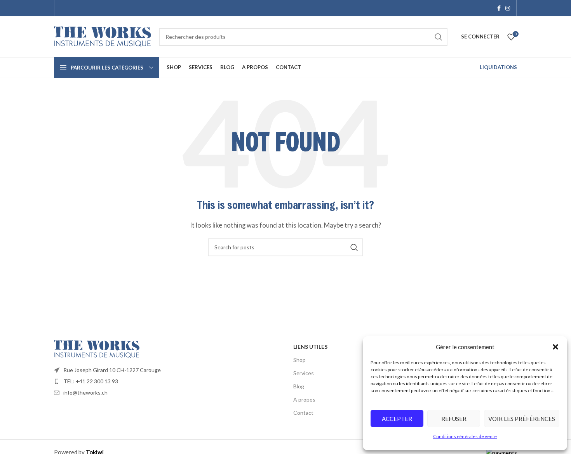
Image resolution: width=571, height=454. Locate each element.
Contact (303, 412)
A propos (304, 399)
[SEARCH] (438, 37)
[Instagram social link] (507, 8)
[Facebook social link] (499, 8)
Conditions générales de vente (465, 436)
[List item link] (170, 370)
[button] (555, 347)
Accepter (397, 418)
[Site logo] (102, 35)
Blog (298, 386)
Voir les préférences (521, 418)
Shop (299, 360)
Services (303, 373)
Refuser (454, 418)
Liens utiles (310, 346)
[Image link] (96, 347)
